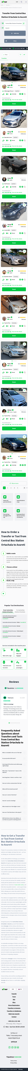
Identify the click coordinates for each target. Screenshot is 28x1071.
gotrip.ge (14, 1041)
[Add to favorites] (24, 65)
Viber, (14, 1024)
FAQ (14, 999)
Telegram (19, 1024)
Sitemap (20, 1069)
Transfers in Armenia (14, 1008)
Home (2, 5)
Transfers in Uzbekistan (14, 1011)
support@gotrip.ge (14, 1038)
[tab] (14, 752)
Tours (14, 996)
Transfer (8, 5)
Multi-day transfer (14, 1014)
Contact (14, 1017)
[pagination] (1, 487)
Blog (14, 1002)
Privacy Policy (13, 1062)
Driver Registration (14, 1005)
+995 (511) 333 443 (14, 1021)
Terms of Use (13, 1060)
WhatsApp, (9, 1024)
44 (24, 488)
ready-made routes (19, 884)
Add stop (16, 33)
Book (14, 104)
